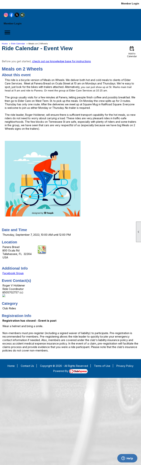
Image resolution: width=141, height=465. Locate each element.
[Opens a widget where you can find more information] (127, 458)
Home (5, 43)
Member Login (130, 3)
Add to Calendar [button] (132, 51)
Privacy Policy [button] (124, 365)
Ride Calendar (18, 43)
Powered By (61, 371)
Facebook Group (13, 273)
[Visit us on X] (15, 4)
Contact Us (27, 365)
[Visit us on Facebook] (9, 4)
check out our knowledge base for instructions (61, 61)
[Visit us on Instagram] (4, 4)
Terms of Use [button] (102, 365)
